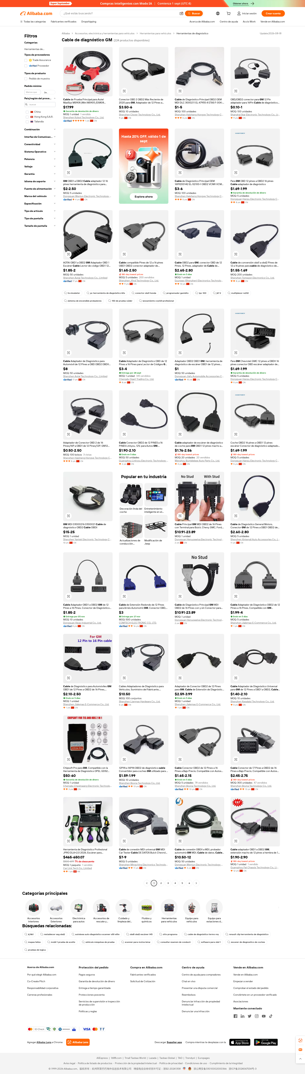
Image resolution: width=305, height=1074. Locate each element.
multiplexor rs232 (240, 293)
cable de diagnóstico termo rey (203, 934)
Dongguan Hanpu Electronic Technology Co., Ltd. (255, 199)
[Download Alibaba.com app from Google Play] (266, 1042)
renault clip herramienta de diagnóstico (248, 934)
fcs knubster (74, 293)
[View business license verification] (184, 1068)
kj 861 (31, 934)
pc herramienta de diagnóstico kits (107, 293)
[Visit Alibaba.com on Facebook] (235, 1016)
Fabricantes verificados (143, 974)
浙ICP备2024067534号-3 (242, 1068)
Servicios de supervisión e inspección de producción (99, 1003)
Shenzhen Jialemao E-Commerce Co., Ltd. (253, 622)
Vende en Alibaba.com (245, 974)
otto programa (170, 934)
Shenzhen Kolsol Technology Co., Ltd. (83, 117)
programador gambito (177, 293)
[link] (300, 1040)
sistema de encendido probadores (84, 301)
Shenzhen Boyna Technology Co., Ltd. (139, 783)
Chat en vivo (188, 981)
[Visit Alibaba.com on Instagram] (257, 1016)
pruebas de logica (37, 950)
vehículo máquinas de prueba (100, 942)
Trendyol (190, 1058)
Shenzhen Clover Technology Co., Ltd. (139, 114)
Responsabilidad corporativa (42, 988)
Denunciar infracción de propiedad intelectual (201, 1003)
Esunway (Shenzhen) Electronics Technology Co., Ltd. (199, 280)
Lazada (152, 1058)
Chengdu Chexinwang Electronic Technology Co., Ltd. (88, 785)
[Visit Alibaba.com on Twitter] (249, 1016)
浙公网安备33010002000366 (210, 1068)
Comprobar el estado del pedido (250, 988)
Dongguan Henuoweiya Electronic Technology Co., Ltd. (199, 539)
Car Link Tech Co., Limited (77, 868)
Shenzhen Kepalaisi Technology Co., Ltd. (252, 701)
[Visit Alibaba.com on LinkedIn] (242, 1016)
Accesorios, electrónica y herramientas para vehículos (104, 33)
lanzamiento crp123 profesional (158, 301)
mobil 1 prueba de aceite (63, 942)
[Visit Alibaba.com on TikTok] (271, 1016)
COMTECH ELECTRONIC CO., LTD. (138, 622)
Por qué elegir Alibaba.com (41, 974)
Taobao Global (167, 1058)
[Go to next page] (196, 883)
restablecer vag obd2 (54, 934)
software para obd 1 (211, 942)
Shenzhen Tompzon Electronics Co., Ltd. (252, 277)
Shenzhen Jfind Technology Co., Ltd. (139, 280)
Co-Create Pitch (36, 981)
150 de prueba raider (122, 301)
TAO (180, 1058)
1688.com (116, 1058)
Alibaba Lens (44, 1042)
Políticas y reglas (88, 1011)
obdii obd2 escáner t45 (141, 934)
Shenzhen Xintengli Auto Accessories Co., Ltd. (255, 539)
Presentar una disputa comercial (199, 988)
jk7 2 (219, 293)
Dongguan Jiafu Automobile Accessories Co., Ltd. (199, 376)
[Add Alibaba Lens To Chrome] (78, 1042)
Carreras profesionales (39, 994)
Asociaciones (240, 1001)
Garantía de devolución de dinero (97, 981)
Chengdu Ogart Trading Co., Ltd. (136, 379)
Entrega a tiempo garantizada (94, 988)
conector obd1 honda (145, 293)
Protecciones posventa (91, 994)
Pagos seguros (87, 974)
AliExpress (102, 1058)
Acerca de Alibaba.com (40, 967)
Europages (204, 1058)
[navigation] (40, 459)
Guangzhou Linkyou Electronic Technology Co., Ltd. (143, 460)
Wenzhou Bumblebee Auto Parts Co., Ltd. (197, 460)
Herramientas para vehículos (155, 33)
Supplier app (174, 1042)
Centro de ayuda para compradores (201, 974)
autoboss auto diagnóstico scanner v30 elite (97, 934)
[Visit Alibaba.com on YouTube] (264, 1016)
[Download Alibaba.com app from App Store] (239, 1042)
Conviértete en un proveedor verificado (255, 994)
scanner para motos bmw (137, 942)
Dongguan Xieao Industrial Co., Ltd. (82, 622)
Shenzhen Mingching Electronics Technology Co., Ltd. (143, 864)
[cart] (229, 14)
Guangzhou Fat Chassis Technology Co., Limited (255, 867)
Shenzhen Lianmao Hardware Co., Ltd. (139, 701)
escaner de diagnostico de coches (248, 942)
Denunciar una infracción (196, 1011)
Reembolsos (189, 994)
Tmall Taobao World (135, 1058)
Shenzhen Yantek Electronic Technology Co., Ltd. (88, 539)
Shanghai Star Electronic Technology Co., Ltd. (255, 114)
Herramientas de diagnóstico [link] (192, 33)
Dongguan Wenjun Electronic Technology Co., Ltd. (88, 196)
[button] (181, 13)
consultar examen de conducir (175, 942)
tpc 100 (202, 293)
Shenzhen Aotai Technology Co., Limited (85, 277)
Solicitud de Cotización (142, 981)
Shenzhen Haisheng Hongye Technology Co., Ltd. (199, 114)
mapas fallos (34, 942)
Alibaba (66, 33)
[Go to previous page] (147, 883)
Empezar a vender (243, 981)
